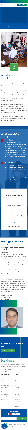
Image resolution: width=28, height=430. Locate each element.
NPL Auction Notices (7, 1)
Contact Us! (4, 426)
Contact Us (17, 387)
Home (9, 27)
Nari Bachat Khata (5, 394)
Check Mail (17, 1)
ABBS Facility (17, 406)
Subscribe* (21, 418)
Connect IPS (17, 401)
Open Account (22, 4)
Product (16, 382)
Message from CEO (19, 378)
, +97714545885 (14, 366)
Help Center (3, 382)
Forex (13, 1)
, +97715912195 (21, 366)
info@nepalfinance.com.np (10, 369)
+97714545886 (7, 366)
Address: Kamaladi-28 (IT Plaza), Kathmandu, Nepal (12, 364)
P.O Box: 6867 (4, 371)
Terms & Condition (5, 385)
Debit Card (17, 397)
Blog (2, 380)
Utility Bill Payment (19, 404)
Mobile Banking (18, 399)
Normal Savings (4, 399)
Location (22, 1)
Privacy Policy (4, 387)
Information (3, 378)
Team (16, 380)
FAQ (16, 385)
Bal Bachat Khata (5, 397)
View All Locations (8, 350)
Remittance (17, 394)
